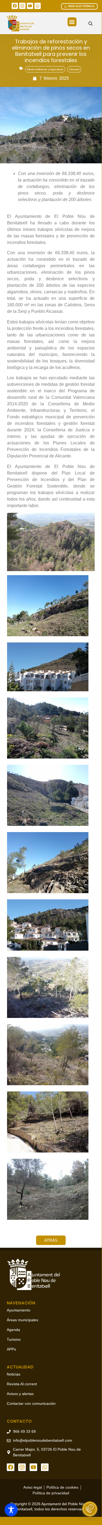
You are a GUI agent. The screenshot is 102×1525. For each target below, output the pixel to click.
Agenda (13, 1329)
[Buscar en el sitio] (90, 23)
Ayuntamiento (18, 1310)
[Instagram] (22, 6)
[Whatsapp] (37, 6)
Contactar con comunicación (31, 1403)
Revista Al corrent (22, 1384)
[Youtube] (30, 6)
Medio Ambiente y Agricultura (45, 69)
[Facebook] (15, 6)
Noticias (13, 1374)
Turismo (14, 1339)
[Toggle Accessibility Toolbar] (11, 1510)
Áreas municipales (22, 1320)
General (74, 69)
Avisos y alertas (20, 1394)
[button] (72, 21)
